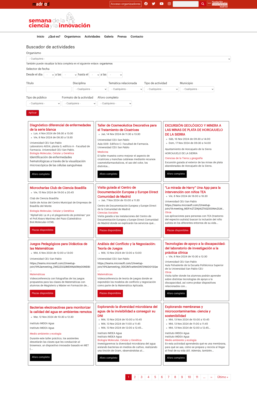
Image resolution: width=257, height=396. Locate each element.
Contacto (137, 36)
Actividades (92, 36)
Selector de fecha (37, 69)
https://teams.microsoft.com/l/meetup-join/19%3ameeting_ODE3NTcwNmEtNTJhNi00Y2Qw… (128, 267)
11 (198, 377)
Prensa (122, 36)
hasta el (83, 74)
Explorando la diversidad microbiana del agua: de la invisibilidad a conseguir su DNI (128, 311)
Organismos (72, 36)
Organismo (33, 53)
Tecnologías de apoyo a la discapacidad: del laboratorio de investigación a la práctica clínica (195, 248)
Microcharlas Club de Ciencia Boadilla (58, 187)
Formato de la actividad (77, 97)
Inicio (40, 36)
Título (30, 83)
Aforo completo (108, 97)
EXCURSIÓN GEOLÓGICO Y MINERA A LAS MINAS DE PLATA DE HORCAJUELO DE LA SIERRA (194, 130)
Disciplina (79, 83)
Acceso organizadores (125, 4)
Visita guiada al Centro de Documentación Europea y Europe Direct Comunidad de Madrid (128, 192)
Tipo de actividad (155, 83)
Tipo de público (36, 97)
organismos (106, 64)
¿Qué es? (54, 36)
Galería (108, 36)
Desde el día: (34, 74)
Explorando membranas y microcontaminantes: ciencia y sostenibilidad (188, 311)
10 (191, 377)
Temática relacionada (123, 83)
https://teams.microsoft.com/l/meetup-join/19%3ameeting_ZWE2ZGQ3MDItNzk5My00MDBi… (60, 267)
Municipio (186, 83)
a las (58, 74)
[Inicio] (41, 3)
